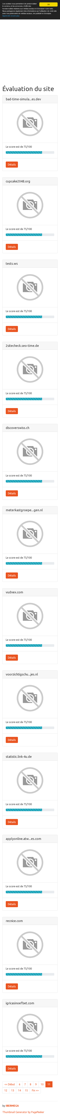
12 (5, 1090)
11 (49, 1084)
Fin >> (35, 1090)
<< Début (9, 1084)
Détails (12, 164)
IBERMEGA (12, 1105)
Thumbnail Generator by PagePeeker (23, 1112)
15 (26, 1090)
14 (19, 1090)
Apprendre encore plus (10, 16)
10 (42, 1084)
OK (48, 4)
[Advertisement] (30, 53)
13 (12, 1090)
